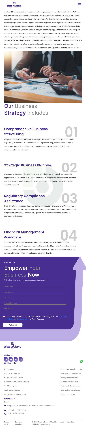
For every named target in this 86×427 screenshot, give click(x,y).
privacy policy (24, 319)
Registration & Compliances (15, 394)
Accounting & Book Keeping (71, 369)
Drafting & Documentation (71, 373)
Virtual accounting (68, 394)
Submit (14, 325)
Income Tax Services (12, 373)
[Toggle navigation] (78, 4)
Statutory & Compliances (70, 386)
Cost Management (11, 386)
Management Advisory (69, 378)
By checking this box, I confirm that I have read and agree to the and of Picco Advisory (36, 317)
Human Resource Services (70, 382)
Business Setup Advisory (13, 378)
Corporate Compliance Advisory (16, 382)
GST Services (9, 369)
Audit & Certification (12, 390)
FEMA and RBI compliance (70, 390)
